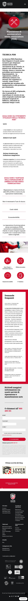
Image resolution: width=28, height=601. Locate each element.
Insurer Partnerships (6, 531)
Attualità (4, 540)
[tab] (14, 304)
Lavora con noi (18, 529)
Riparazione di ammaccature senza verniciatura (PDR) (19, 511)
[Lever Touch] (7, 4)
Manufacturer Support (7, 526)
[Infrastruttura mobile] (7, 275)
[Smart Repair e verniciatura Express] (7, 260)
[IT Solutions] (20, 275)
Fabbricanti (5, 524)
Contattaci (17, 531)
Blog (3, 542)
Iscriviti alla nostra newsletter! (12, 483)
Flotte (3, 533)
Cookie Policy (23, 593)
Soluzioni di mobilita (19, 518)
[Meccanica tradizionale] (20, 260)
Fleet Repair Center (6, 511)
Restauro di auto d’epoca (7, 536)
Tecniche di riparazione (16, 12)
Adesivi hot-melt (9, 138)
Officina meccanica (20, 267)
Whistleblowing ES (6, 550)
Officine (3, 534)
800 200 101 (14, 442)
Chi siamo (4, 505)
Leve (5, 124)
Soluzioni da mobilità (8, 281)
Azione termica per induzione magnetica (11, 154)
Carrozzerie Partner (6, 512)
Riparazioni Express (6, 509)
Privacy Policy (17, 593)
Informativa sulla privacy (6, 435)
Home (8, 12)
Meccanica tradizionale (20, 517)
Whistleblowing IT (6, 548)
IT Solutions (20, 281)
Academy (17, 527)
